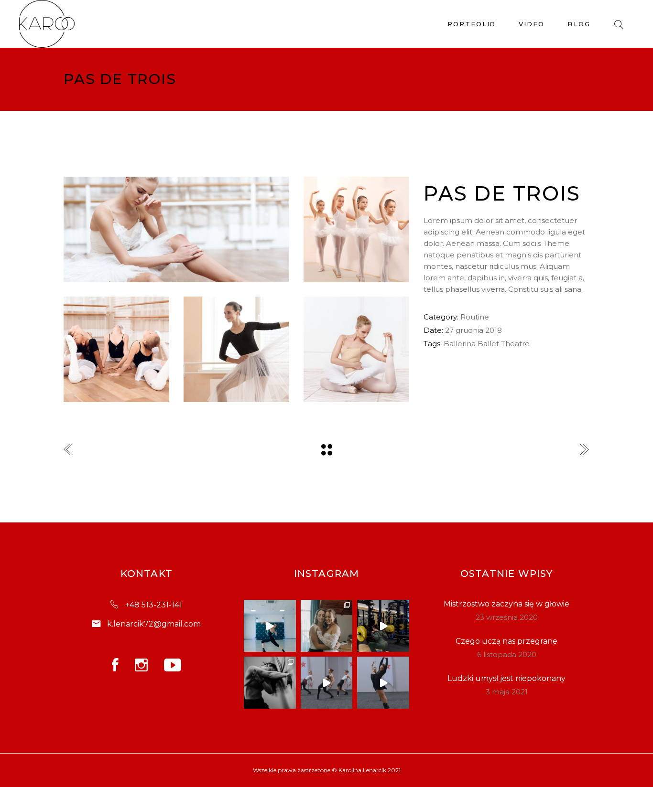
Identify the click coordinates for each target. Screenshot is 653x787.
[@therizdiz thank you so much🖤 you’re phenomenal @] (327, 683)
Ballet (488, 343)
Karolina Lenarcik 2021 (369, 770)
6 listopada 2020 (506, 654)
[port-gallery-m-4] (356, 349)
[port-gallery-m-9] (116, 349)
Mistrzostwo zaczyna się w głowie (506, 603)
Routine (474, 316)
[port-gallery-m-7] (356, 229)
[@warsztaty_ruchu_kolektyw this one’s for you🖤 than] (270, 626)
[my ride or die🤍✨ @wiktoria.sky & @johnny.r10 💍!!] (327, 626)
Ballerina (460, 343)
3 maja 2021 (507, 691)
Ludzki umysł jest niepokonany (506, 678)
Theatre (515, 343)
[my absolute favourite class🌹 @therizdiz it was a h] (383, 683)
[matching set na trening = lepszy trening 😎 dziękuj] (383, 626)
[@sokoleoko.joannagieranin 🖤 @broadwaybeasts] (270, 683)
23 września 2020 (507, 617)
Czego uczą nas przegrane (506, 641)
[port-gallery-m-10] (176, 229)
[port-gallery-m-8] (236, 349)
